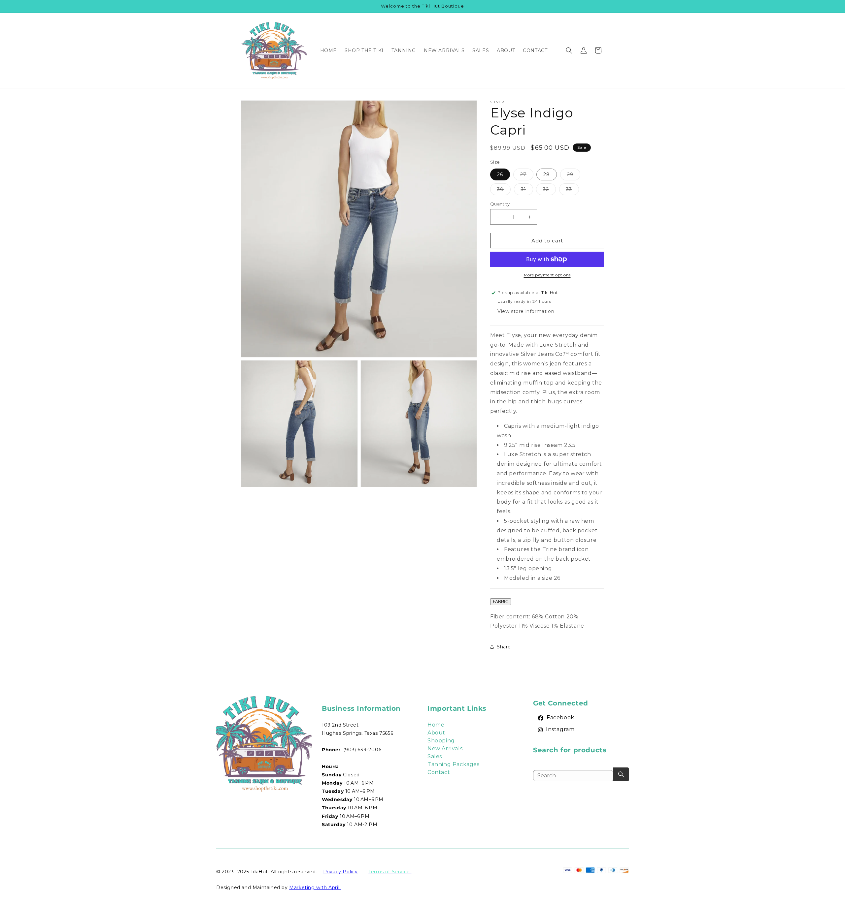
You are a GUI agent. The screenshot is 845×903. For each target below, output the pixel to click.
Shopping (441, 740)
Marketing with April (315, 887)
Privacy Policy (340, 872)
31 (527, 190)
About (436, 733)
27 (526, 175)
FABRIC (500, 601)
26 (500, 174)
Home (435, 725)
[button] (569, 50)
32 (549, 190)
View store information (525, 311)
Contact (438, 772)
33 (572, 190)
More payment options (547, 274)
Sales (434, 756)
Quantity (500, 203)
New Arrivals (444, 748)
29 (573, 175)
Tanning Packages (453, 764)
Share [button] (504, 647)
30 (504, 190)
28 (546, 174)
